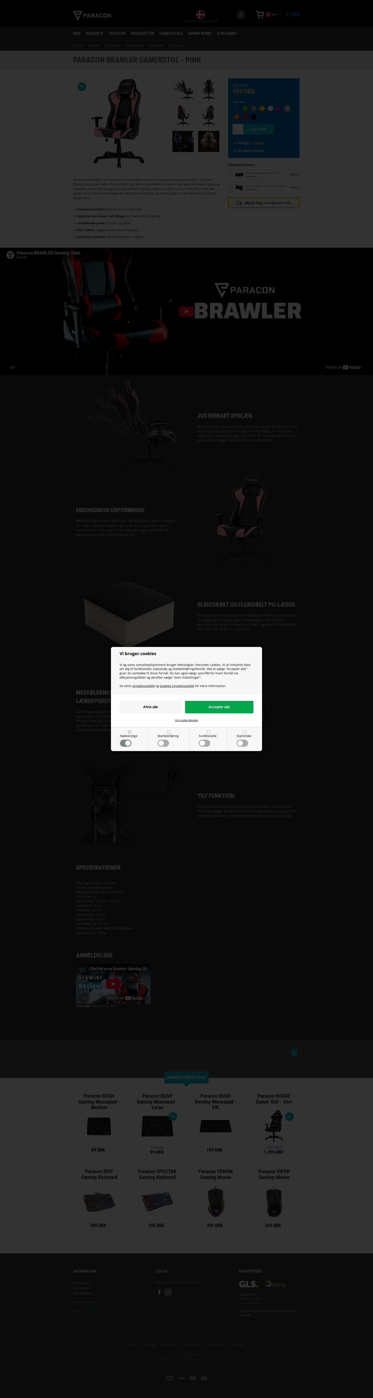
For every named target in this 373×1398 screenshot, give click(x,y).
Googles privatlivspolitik (177, 686)
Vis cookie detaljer (186, 720)
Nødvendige (129, 736)
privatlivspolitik (144, 686)
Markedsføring (168, 736)
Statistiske (244, 736)
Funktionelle (208, 736)
